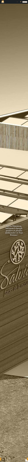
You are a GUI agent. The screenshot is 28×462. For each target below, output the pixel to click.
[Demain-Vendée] (3, 2)
